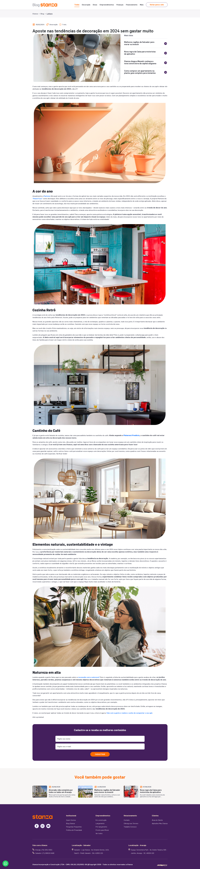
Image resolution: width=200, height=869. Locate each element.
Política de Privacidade (74, 830)
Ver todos (99, 833)
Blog (42, 13)
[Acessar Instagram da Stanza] (42, 826)
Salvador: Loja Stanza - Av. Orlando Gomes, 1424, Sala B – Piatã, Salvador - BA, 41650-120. (91, 851)
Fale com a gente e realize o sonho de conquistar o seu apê (129, 713)
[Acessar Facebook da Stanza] (37, 826)
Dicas (95, 4)
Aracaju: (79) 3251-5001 (43, 850)
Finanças (119, 4)
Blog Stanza (70, 823)
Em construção (101, 820)
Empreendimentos (107, 4)
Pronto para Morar (102, 830)
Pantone (47, 196)
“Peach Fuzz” (37, 198)
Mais (142, 4)
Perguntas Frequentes (74, 826)
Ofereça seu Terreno (131, 823)
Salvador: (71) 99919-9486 (44, 853)
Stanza (35, 13)
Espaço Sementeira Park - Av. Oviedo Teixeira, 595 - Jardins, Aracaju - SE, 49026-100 (149, 851)
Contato (127, 820)
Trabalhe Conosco (130, 826)
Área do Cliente (157, 820)
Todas (76, 4)
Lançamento (100, 823)
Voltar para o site (157, 4)
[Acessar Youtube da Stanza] (48, 826)
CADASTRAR (100, 754)
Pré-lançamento (101, 826)
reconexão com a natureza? (89, 677)
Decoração (86, 4)
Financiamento (131, 4)
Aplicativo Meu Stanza (160, 823)
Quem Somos (71, 820)
